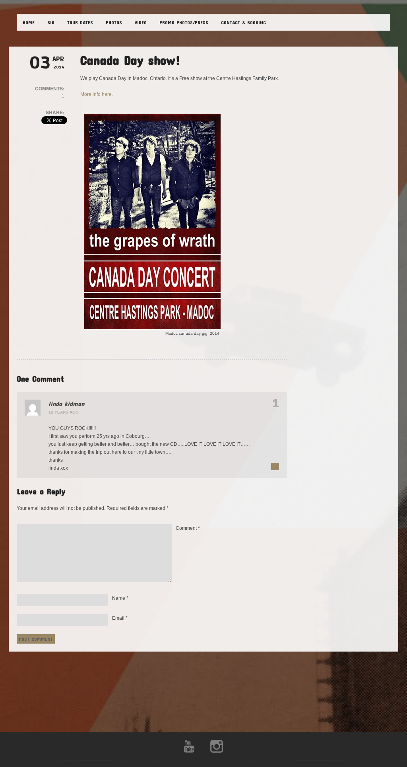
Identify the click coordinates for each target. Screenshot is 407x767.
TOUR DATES (80, 22)
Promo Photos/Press (183, 22)
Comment (188, 528)
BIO (50, 22)
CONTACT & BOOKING (243, 22)
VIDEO (141, 22)
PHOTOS (114, 22)
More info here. (96, 94)
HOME (29, 22)
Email (120, 618)
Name (120, 598)
